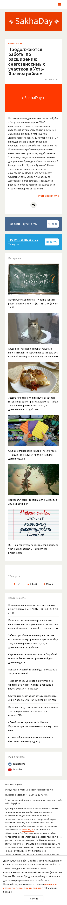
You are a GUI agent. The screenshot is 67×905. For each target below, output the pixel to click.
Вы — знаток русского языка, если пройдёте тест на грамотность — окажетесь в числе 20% (33, 711)
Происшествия (15, 43)
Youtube (17, 769)
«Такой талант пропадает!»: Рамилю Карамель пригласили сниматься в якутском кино (33, 726)
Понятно (33, 898)
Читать (53, 224)
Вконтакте (19, 763)
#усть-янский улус (48, 195)
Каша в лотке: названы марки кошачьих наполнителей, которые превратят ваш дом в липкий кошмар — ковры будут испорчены (33, 624)
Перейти (52, 242)
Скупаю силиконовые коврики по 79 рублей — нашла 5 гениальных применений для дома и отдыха (32, 658)
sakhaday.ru (28, 829)
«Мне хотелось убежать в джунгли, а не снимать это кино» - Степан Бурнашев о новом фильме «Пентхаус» (31, 684)
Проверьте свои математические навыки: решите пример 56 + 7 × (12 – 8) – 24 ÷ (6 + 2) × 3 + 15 (33, 608)
